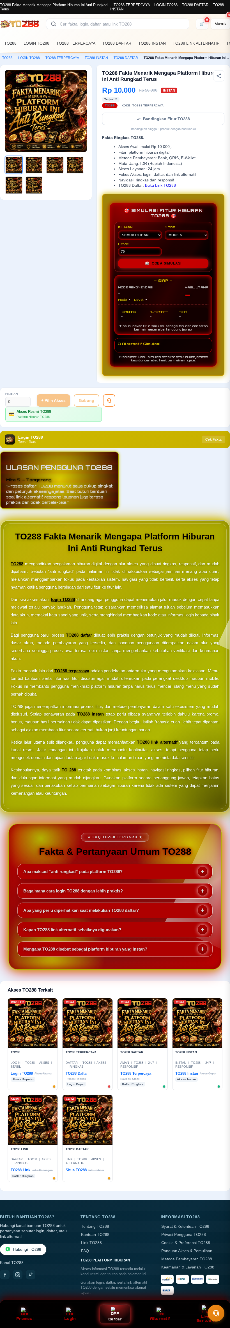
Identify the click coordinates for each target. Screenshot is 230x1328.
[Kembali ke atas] (217, 1299)
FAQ (85, 1251)
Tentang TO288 (95, 1226)
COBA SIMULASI (163, 263)
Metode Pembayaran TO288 (186, 1259)
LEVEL (124, 244)
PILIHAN (125, 227)
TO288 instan (90, 714)
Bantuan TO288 (95, 1235)
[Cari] (53, 24)
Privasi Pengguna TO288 (183, 1235)
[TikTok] (30, 1274)
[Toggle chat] (216, 1313)
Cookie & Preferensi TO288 (185, 1243)
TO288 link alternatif (157, 742)
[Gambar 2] (34, 165)
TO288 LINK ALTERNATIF (196, 43)
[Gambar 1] (14, 165)
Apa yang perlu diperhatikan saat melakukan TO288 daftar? (81, 910)
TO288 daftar (79, 635)
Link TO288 (91, 1243)
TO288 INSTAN (152, 43)
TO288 (10, 43)
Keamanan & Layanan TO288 (187, 1267)
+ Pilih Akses (53, 400)
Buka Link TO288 (160, 185)
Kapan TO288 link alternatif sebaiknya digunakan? (72, 929)
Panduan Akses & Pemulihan (186, 1251)
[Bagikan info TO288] (218, 75)
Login (70, 1318)
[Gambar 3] (55, 165)
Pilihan (11, 393)
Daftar (115, 1319)
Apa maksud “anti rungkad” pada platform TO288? (73, 871)
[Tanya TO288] (109, 400)
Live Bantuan (205, 1318)
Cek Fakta (213, 439)
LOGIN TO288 (166, 5)
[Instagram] (17, 1274)
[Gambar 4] (75, 165)
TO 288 (69, 769)
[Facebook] (5, 1274)
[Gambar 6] (34, 185)
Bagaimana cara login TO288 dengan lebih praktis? (73, 891)
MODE (170, 227)
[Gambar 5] (14, 185)
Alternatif (160, 1318)
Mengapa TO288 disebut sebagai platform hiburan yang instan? (85, 949)
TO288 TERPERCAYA (132, 5)
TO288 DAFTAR (195, 5)
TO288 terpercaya (71, 670)
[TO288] (19, 23)
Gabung (86, 400)
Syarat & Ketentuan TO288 (185, 1226)
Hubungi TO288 (27, 1249)
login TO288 (63, 599)
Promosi (24, 1318)
